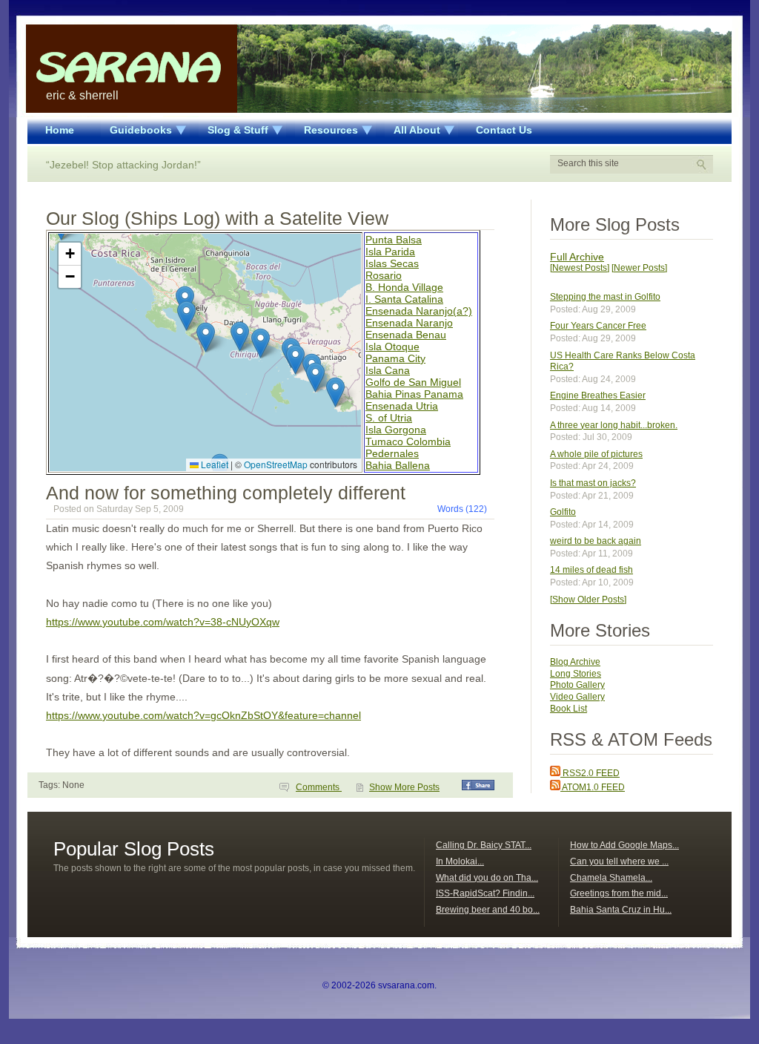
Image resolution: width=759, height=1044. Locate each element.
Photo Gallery (577, 685)
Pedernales (392, 453)
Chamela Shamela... (611, 878)
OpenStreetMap (276, 464)
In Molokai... (460, 861)
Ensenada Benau (405, 335)
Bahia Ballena (397, 465)
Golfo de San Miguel (413, 382)
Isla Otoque (392, 346)
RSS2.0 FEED (590, 773)
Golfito (563, 512)
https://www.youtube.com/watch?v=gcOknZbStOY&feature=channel (203, 715)
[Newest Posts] (579, 268)
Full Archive (577, 257)
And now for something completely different (225, 492)
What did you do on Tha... (487, 878)
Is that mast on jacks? (593, 483)
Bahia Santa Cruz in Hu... (621, 910)
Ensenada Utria (401, 406)
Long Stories (575, 674)
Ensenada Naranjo (409, 323)
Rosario (383, 275)
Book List (568, 708)
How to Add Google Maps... (624, 845)
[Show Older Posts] (588, 599)
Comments (319, 787)
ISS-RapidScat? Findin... (485, 893)
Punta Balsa (393, 240)
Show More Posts (404, 787)
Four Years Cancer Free (598, 326)
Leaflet (213, 464)
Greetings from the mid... (619, 893)
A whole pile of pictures (596, 454)
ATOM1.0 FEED (592, 787)
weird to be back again (595, 541)
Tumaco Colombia (408, 441)
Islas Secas (392, 263)
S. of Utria (388, 418)
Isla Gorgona (395, 430)
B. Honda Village (404, 287)
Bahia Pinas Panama (414, 394)
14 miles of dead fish (591, 570)
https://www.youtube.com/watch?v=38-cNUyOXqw (162, 622)
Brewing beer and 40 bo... (488, 910)
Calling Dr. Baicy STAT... (483, 845)
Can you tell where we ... (619, 861)
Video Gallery (577, 697)
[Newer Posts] (639, 268)
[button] (205, 337)
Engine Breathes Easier (598, 395)
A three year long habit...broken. (613, 425)
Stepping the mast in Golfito (605, 297)
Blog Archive (575, 662)
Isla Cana (387, 370)
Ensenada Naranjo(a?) (418, 311)
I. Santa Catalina (404, 299)
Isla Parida (390, 251)
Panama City (395, 358)
